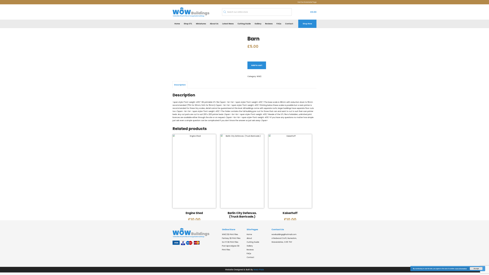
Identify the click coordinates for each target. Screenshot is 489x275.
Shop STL (188, 23)
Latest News (228, 23)
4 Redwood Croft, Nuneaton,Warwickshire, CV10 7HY (284, 240)
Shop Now (307, 23)
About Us (214, 23)
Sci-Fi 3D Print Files (230, 242)
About (249, 238)
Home (177, 23)
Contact (289, 23)
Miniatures (201, 23)
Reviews (269, 23)
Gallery (258, 23)
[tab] (180, 84)
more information (461, 269)
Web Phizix (258, 269)
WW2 (259, 76)
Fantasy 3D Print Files (231, 238)
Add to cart (256, 65)
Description (180, 85)
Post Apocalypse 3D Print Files (230, 248)
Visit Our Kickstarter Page (306, 2)
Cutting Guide (244, 23)
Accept (476, 268)
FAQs (278, 23)
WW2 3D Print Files (230, 234)
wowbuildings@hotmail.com (283, 234)
